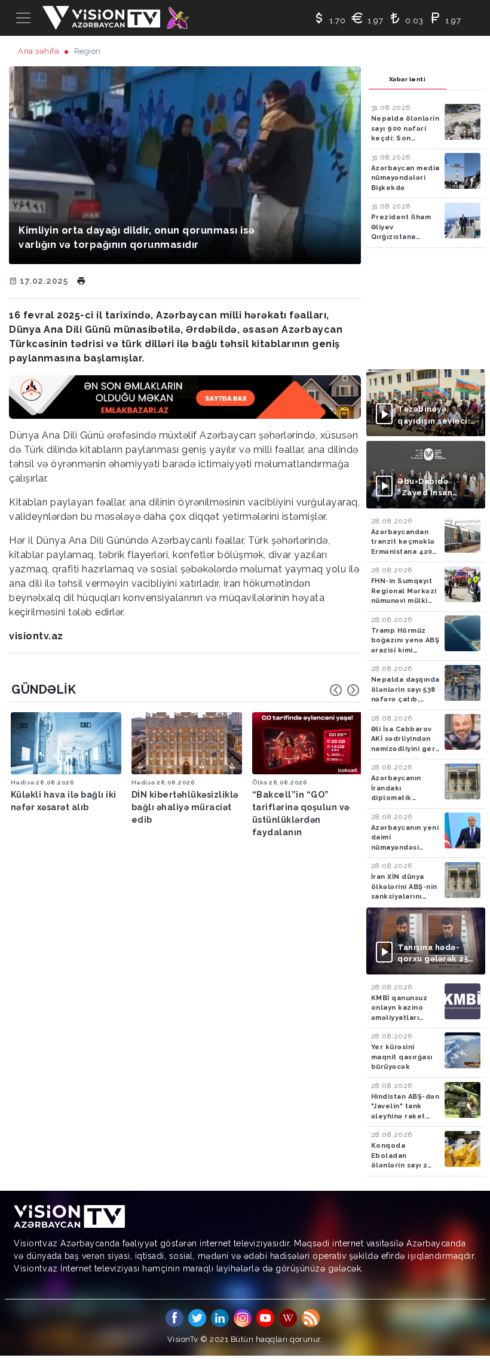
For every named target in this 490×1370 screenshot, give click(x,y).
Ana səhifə (38, 51)
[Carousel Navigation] (345, 690)
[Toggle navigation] (23, 18)
